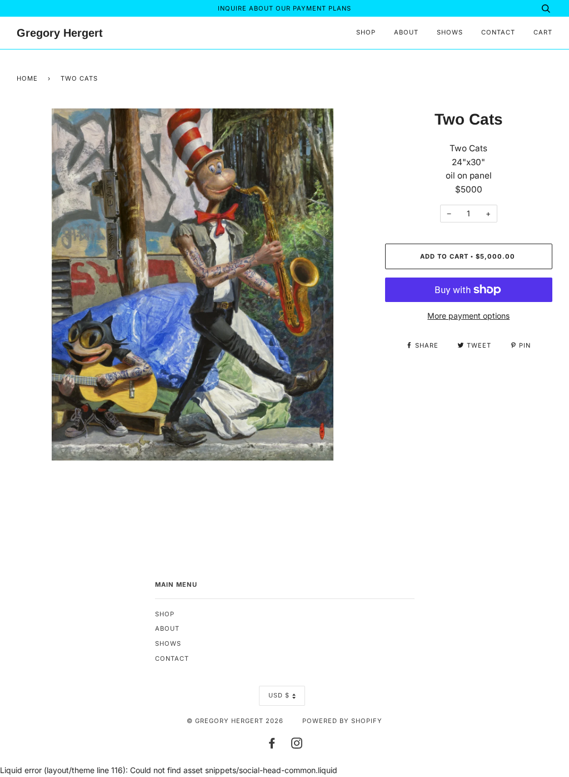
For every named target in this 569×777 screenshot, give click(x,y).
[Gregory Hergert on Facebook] (272, 745)
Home (27, 78)
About (406, 32)
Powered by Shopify (342, 721)
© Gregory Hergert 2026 (235, 721)
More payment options (468, 315)
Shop (366, 32)
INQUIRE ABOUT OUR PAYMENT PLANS (284, 8)
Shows (450, 32)
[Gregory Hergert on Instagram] (297, 745)
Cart (542, 32)
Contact (498, 32)
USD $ (279, 695)
